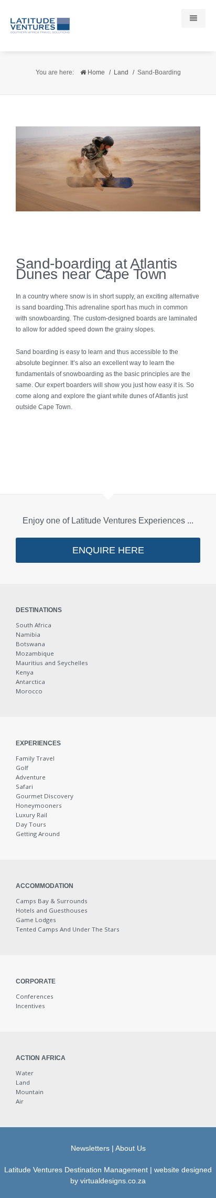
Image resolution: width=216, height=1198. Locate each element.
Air (20, 1101)
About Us (130, 1148)
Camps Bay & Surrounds (52, 901)
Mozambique (35, 653)
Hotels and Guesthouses (52, 910)
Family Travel (35, 758)
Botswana (30, 644)
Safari (24, 786)
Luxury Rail (31, 815)
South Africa (33, 625)
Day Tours (31, 824)
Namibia (28, 634)
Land (121, 72)
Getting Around (38, 834)
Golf (22, 768)
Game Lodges (36, 920)
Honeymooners (39, 805)
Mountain (30, 1092)
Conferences (34, 996)
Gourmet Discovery (44, 796)
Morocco (29, 691)
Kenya (25, 672)
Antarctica (30, 682)
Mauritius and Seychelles (52, 663)
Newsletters (90, 1148)
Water (25, 1073)
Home (95, 72)
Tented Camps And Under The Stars (68, 929)
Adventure (31, 777)
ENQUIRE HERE (108, 550)
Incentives (30, 1006)
